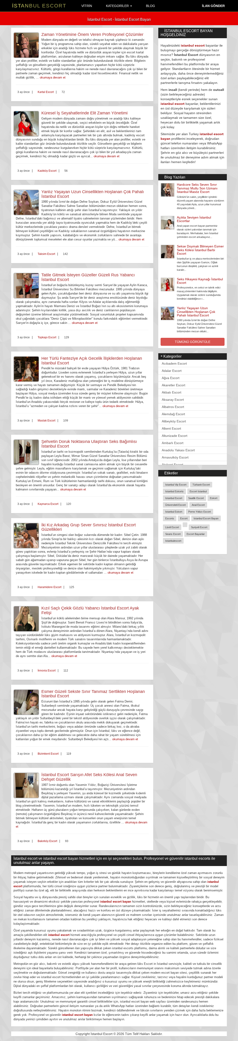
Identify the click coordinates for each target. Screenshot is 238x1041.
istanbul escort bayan (206, 518)
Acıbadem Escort (174, 363)
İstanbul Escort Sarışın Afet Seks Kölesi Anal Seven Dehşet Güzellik (89, 777)
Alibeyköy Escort (174, 421)
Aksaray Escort (173, 399)
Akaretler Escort (173, 385)
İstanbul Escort (39, 6)
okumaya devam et (53, 77)
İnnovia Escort (47, 670)
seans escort (173, 534)
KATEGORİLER (117, 6)
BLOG (150, 6)
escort (184, 518)
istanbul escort (193, 45)
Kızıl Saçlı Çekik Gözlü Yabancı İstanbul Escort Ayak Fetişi (90, 610)
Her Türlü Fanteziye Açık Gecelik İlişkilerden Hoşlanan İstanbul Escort (91, 360)
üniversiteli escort (175, 504)
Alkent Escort (171, 428)
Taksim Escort (46, 254)
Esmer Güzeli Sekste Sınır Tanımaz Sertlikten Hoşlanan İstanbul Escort (93, 694)
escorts (169, 518)
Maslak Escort (46, 420)
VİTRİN (86, 6)
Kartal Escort (46, 92)
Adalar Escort (172, 371)
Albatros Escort (173, 407)
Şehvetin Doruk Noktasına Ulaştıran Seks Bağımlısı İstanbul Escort (89, 444)
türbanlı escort (201, 484)
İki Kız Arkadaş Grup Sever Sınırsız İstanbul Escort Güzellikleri (88, 527)
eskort (213, 498)
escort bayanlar (196, 534)
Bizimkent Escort (48, 753)
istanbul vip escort (175, 484)
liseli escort (172, 527)
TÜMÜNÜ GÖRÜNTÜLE (192, 342)
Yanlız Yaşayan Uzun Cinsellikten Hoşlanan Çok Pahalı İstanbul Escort (92, 194)
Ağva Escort (170, 378)
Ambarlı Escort (172, 443)
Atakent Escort (172, 464)
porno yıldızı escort (199, 511)
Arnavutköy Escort (175, 457)
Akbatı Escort (171, 392)
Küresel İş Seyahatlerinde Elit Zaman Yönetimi (84, 113)
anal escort (198, 504)
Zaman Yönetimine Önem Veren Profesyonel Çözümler (92, 34)
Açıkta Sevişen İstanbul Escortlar (194, 219)
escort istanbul (198, 491)
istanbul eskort (173, 511)
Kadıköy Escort (47, 170)
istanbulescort (173, 540)
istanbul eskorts (174, 491)
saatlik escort (196, 498)
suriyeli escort (199, 527)
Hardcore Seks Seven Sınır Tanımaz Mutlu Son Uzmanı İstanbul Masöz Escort (197, 188)
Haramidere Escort (49, 587)
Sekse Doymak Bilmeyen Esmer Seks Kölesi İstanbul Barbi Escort (200, 249)
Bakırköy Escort (47, 841)
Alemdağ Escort (173, 414)
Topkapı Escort (47, 337)
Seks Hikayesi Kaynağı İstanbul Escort (200, 280)
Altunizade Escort (174, 436)
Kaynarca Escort (48, 504)
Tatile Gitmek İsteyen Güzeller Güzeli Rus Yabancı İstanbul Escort (88, 277)
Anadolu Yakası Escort (178, 450)
